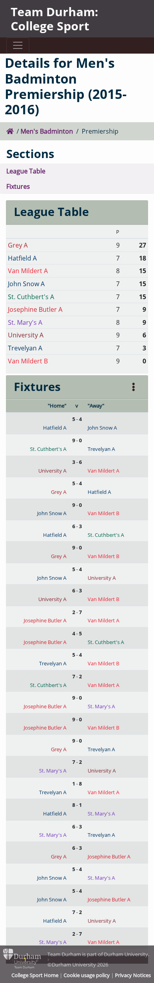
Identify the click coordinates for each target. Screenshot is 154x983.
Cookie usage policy (87, 975)
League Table (25, 170)
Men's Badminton (47, 131)
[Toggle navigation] (17, 45)
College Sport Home (34, 975)
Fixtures (18, 186)
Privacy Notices (133, 975)
